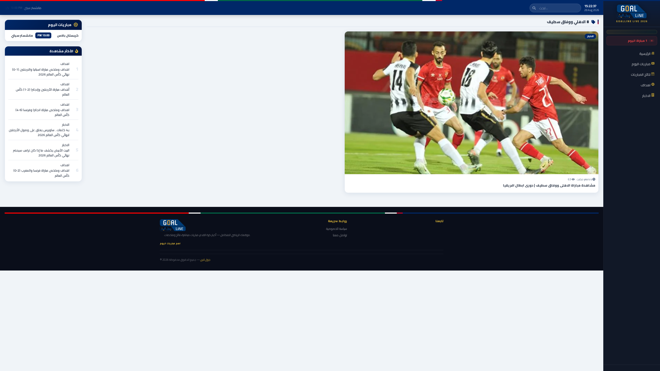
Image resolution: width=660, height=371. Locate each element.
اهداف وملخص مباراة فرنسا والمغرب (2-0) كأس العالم (41, 173)
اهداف (64, 63)
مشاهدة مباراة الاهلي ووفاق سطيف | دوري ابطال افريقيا (549, 185)
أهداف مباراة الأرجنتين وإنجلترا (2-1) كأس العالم (42, 92)
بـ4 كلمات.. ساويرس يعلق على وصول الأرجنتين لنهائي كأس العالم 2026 (39, 132)
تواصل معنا (340, 235)
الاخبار (65, 124)
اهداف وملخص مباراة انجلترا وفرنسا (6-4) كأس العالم (42, 112)
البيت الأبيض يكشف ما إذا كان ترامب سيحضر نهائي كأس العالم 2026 (41, 153)
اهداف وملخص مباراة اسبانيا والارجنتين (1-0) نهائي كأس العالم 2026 (40, 72)
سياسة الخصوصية (336, 229)
